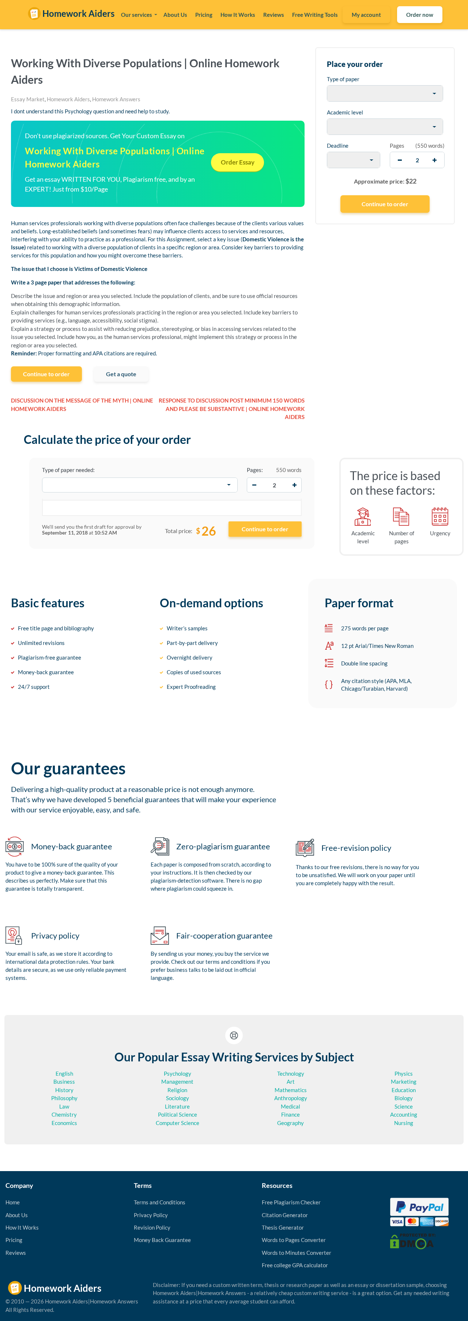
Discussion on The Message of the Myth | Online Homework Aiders (82, 404)
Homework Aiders (68, 99)
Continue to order (46, 373)
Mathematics (291, 1090)
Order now (419, 14)
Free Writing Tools (315, 14)
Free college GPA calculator (295, 1265)
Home (12, 1202)
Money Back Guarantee (162, 1240)
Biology (404, 1098)
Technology (290, 1073)
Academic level (345, 112)
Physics (404, 1073)
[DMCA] (412, 1240)
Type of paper (343, 79)
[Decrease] (254, 485)
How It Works (237, 14)
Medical (290, 1106)
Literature (177, 1106)
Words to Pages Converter (294, 1240)
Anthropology (290, 1098)
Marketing (403, 1081)
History (64, 1090)
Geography (290, 1123)
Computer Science (177, 1123)
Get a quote (121, 373)
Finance (290, 1114)
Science (404, 1106)
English (64, 1073)
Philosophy (64, 1098)
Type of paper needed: (68, 470)
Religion (177, 1090)
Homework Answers (116, 99)
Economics (64, 1123)
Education (404, 1090)
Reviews (273, 14)
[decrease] (400, 160)
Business (64, 1081)
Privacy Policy (151, 1215)
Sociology (177, 1098)
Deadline (337, 145)
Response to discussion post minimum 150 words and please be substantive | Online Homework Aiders (232, 408)
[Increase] (294, 485)
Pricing (203, 14)
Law (64, 1106)
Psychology (177, 1073)
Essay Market (28, 99)
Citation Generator (285, 1215)
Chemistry (64, 1114)
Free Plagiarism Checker (291, 1202)
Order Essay (237, 162)
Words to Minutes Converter (296, 1252)
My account (366, 14)
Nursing (403, 1123)
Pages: (255, 470)
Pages (397, 145)
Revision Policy (152, 1227)
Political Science (177, 1114)
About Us (175, 14)
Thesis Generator (283, 1227)
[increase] (434, 160)
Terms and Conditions (159, 1202)
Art (291, 1081)
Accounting (403, 1114)
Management (177, 1081)
